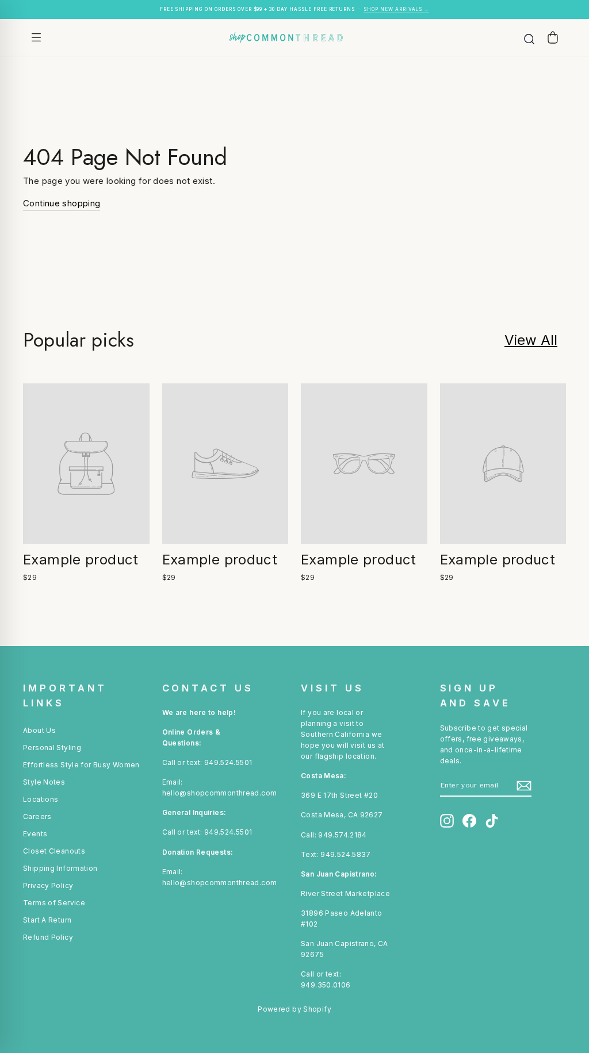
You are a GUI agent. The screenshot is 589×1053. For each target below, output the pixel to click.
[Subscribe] (524, 786)
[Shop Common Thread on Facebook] (469, 821)
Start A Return (47, 920)
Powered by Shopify (294, 1009)
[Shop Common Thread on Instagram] (447, 821)
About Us (39, 730)
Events (35, 833)
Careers (37, 816)
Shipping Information (60, 868)
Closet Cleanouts (54, 851)
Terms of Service (54, 902)
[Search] (529, 37)
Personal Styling (52, 747)
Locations (40, 799)
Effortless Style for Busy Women (81, 764)
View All (530, 340)
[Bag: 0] (553, 37)
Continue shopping (61, 203)
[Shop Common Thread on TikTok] (492, 821)
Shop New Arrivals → (396, 9)
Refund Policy (48, 937)
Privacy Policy (48, 885)
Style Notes (44, 782)
